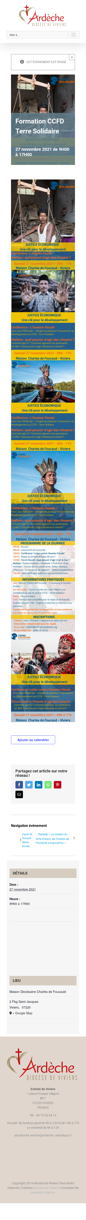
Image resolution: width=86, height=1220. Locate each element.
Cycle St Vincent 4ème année (27, 840)
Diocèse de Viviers (46, 1188)
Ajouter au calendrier (33, 740)
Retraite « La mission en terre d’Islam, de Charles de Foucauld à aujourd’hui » (52, 838)
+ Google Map (22, 1013)
